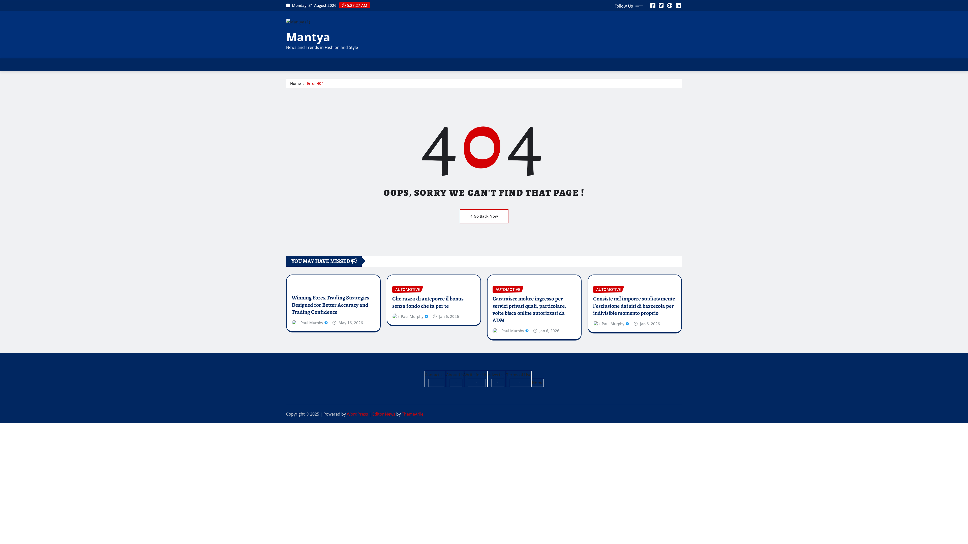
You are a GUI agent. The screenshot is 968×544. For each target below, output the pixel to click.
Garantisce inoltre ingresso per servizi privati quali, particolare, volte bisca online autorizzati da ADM (529, 309)
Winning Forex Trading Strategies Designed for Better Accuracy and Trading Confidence (330, 305)
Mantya (308, 37)
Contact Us (435, 375)
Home (295, 83)
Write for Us (475, 375)
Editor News (383, 414)
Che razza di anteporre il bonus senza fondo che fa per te (428, 302)
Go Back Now (486, 216)
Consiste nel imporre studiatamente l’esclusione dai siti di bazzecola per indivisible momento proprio (634, 306)
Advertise (497, 375)
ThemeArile (413, 414)
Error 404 (315, 83)
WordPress (357, 414)
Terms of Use (518, 375)
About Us (455, 375)
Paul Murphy (311, 322)
